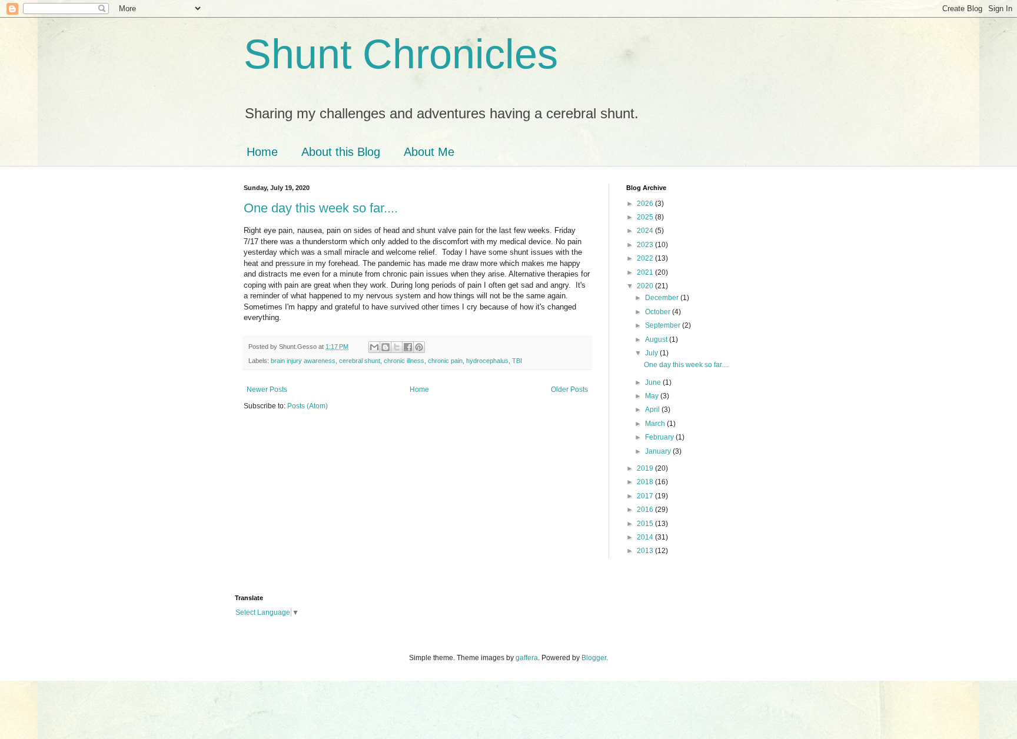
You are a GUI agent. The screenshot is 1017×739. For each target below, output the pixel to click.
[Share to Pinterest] (419, 347)
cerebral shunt (359, 360)
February (660, 437)
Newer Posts (267, 389)
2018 (646, 482)
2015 (646, 524)
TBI (517, 360)
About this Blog (340, 151)
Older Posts (569, 389)
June (654, 382)
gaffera (527, 658)
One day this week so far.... (321, 208)
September (663, 325)
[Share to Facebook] (408, 347)
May (652, 396)
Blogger (593, 658)
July (652, 353)
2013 (646, 551)
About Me (429, 151)
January (659, 451)
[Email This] (374, 347)
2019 (646, 468)
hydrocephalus (487, 360)
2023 (646, 245)
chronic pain (445, 360)
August (657, 339)
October (658, 312)
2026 (646, 203)
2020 (646, 286)
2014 (646, 537)
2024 (646, 231)
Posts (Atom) (307, 406)
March (656, 424)
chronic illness (404, 360)
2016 (646, 509)
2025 (646, 217)
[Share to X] (397, 347)
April (653, 409)
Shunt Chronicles (401, 54)
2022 (646, 258)
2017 (646, 496)
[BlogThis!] (385, 347)
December (662, 298)
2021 (646, 272)
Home (262, 151)
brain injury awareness (303, 360)
